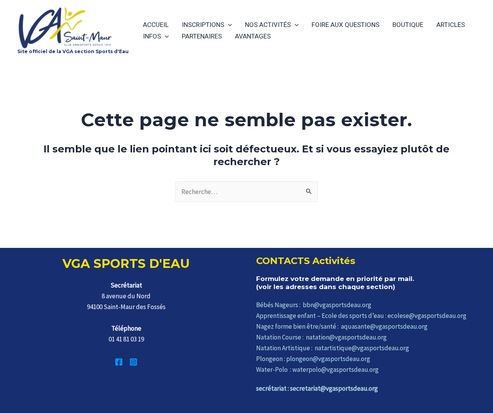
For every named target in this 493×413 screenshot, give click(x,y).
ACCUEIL (156, 24)
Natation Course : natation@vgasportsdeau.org (321, 337)
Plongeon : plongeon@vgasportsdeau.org (313, 358)
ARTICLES (450, 24)
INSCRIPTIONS (203, 24)
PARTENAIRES (202, 36)
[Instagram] (133, 362)
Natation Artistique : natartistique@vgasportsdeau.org (332, 348)
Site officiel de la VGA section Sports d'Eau (73, 51)
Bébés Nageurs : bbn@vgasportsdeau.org (313, 305)
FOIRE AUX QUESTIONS (345, 24)
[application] (228, 24)
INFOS (152, 36)
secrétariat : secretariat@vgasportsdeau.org (317, 388)
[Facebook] (119, 362)
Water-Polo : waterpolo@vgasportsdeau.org (317, 369)
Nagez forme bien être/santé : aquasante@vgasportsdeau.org (342, 326)
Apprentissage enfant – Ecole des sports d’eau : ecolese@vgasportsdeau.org (361, 315)
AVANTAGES (253, 36)
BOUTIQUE (407, 24)
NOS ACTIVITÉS (268, 24)
